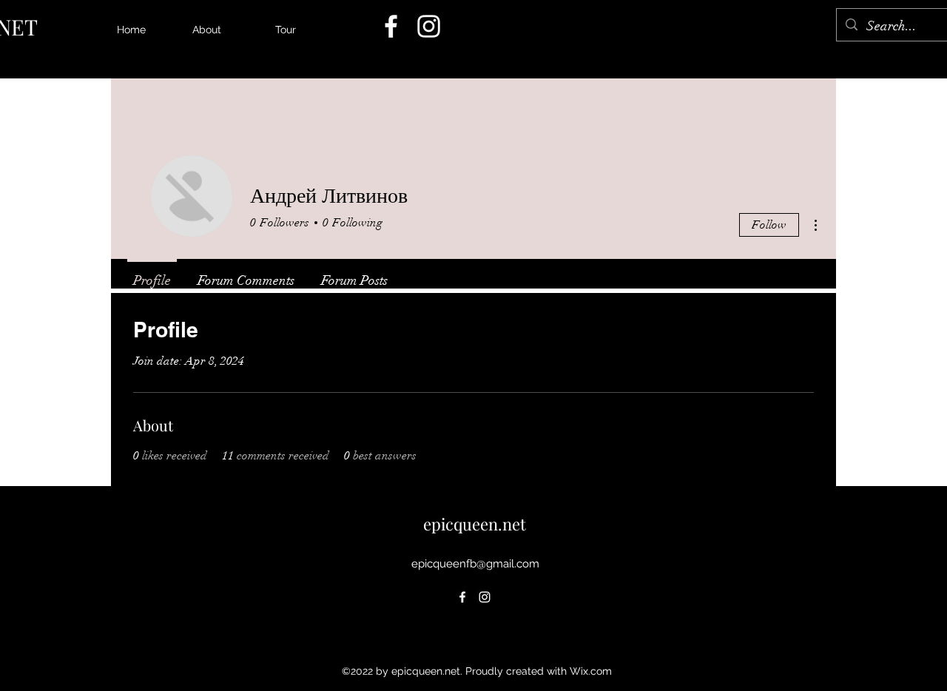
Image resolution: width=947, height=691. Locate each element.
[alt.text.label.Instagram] (429, 26)
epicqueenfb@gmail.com (475, 563)
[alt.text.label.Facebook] (391, 26)
